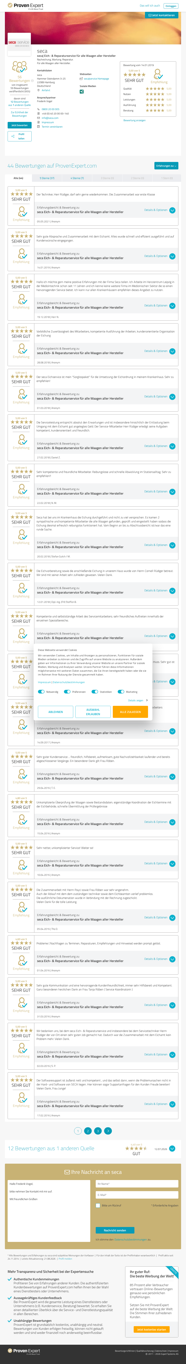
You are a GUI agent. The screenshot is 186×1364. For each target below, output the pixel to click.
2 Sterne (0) (137, 178)
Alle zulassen (130, 712)
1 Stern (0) (167, 178)
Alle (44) (18, 178)
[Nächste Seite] (108, 1131)
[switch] (67, 691)
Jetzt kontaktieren (163, 15)
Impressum (44, 682)
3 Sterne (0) (107, 178)
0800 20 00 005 (50, 109)
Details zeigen (135, 700)
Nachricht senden (115, 1230)
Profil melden (65, 1258)
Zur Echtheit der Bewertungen (19, 113)
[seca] (19, 44)
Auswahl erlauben (93, 711)
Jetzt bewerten (20, 125)
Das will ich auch (150, 5)
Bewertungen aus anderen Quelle (19, 103)
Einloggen (171, 6)
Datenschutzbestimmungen (69, 682)
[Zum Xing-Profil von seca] (82, 93)
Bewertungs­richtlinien (125, 1350)
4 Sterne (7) (77, 178)
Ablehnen (55, 712)
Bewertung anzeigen (126, 120)
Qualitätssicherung (144, 1350)
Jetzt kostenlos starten (151, 1329)
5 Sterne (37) (47, 178)
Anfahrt (46, 90)
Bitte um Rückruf (111, 1205)
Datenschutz (160, 1350)
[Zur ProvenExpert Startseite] (25, 7)
